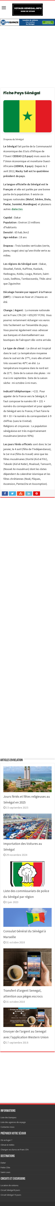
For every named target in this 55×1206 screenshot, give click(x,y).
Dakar (3, 1163)
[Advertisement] (27, 60)
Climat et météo (7, 1145)
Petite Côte (5, 1167)
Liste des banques (8, 1117)
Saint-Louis (5, 1172)
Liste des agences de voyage (13, 1122)
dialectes (17, 209)
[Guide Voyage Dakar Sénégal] (27, 9)
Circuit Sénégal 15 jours (11, 1195)
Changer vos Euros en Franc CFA (15, 1149)
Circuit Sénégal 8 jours (10, 1190)
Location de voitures (9, 1185)
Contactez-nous (7, 1127)
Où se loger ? (6, 1140)
